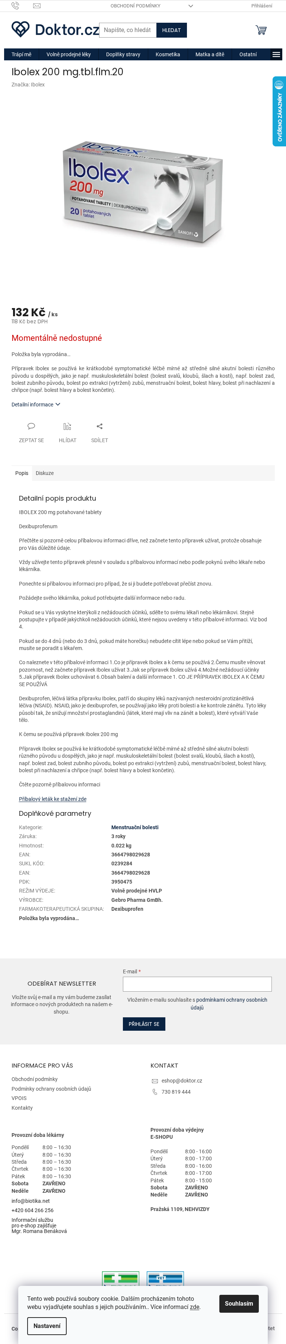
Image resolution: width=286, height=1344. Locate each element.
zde (194, 1306)
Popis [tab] (21, 473)
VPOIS (19, 1098)
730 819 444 (176, 1092)
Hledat (171, 30)
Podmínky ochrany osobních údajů (51, 1089)
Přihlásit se (144, 1024)
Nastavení (47, 1325)
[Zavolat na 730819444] (23, 5)
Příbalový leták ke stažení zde (52, 799)
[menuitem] (21, 54)
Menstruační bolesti (135, 827)
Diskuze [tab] (45, 473)
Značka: (28, 85)
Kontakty (22, 1108)
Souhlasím (239, 1303)
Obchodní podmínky (136, 6)
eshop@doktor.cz (182, 1081)
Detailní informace (32, 405)
